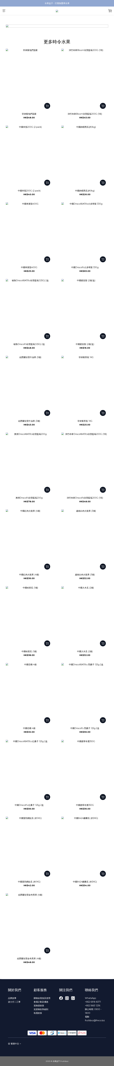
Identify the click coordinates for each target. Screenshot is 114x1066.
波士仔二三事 (14, 1002)
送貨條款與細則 (41, 1009)
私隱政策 (38, 1013)
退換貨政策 (39, 1005)
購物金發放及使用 (42, 998)
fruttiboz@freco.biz (95, 1020)
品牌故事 (12, 998)
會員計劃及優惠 (41, 1002)
